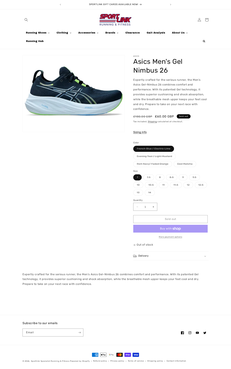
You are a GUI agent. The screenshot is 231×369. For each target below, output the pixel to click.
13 (140, 193)
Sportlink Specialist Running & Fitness (50, 361)
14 (151, 193)
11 (165, 185)
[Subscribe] (79, 333)
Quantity (138, 200)
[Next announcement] (170, 4)
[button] (26, 20)
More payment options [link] (170, 237)
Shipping (152, 122)
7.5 (150, 178)
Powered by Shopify (80, 361)
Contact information (176, 361)
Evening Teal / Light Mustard (156, 157)
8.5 (173, 178)
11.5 (178, 185)
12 (190, 185)
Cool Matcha (186, 164)
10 (140, 185)
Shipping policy (155, 361)
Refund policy (100, 361)
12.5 (202, 185)
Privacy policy (117, 361)
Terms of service (136, 361)
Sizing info (140, 132)
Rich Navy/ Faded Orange (154, 164)
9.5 (196, 178)
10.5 (152, 185)
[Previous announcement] (60, 4)
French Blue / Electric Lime (155, 149)
